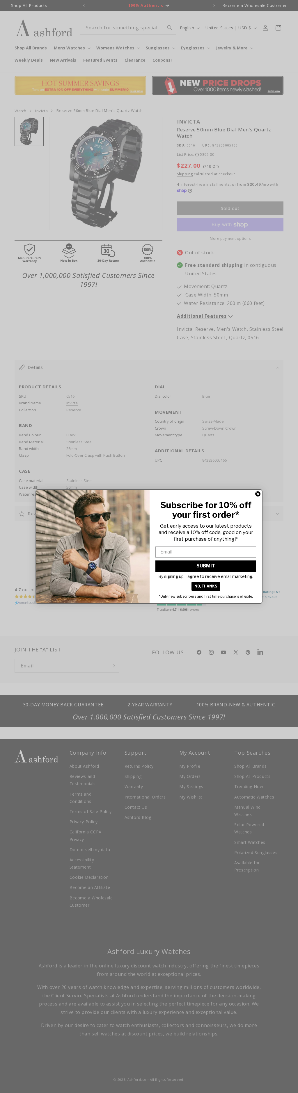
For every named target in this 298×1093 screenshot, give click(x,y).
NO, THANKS (205, 586)
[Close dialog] (258, 494)
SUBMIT (205, 566)
